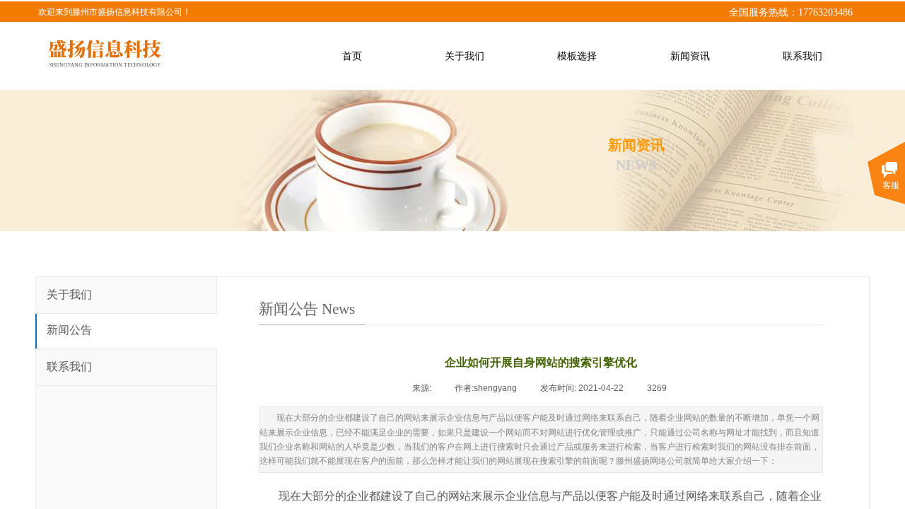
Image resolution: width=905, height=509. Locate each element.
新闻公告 (69, 330)
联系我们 (69, 367)
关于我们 (69, 294)
